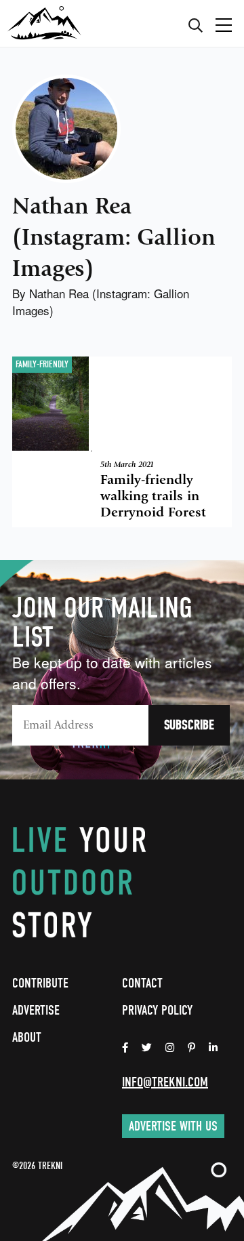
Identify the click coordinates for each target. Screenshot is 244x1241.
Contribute (40, 983)
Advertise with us (173, 1126)
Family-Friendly (42, 364)
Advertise (36, 1010)
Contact (142, 983)
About (26, 1037)
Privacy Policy (157, 1010)
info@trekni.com (165, 1082)
